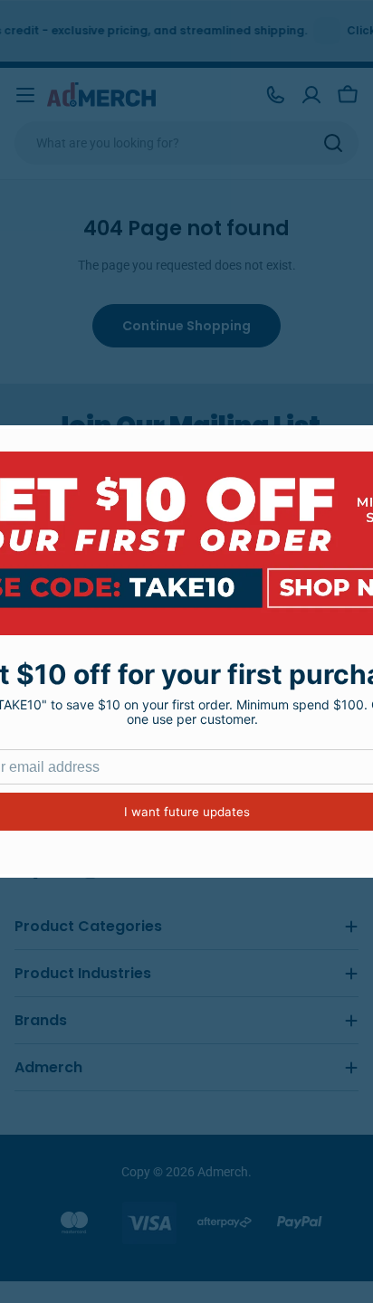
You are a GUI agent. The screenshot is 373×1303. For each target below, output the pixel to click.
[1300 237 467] (275, 95)
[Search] (333, 143)
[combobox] (186, 143)
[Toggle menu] (25, 95)
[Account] (311, 95)
